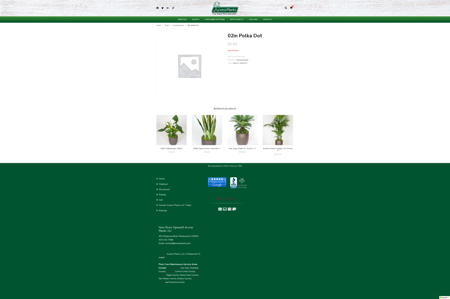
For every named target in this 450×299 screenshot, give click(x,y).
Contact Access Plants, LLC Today (175, 205)
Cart (161, 199)
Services (182, 19)
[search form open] (286, 8)
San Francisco (173, 267)
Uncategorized (242, 60)
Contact (267, 19)
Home (162, 178)
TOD (239, 166)
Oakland (170, 271)
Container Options (215, 19)
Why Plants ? (237, 19)
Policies (253, 19)
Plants (195, 19)
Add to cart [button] (207, 129)
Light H (236, 63)
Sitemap (163, 210)
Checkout (163, 184)
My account (164, 189)
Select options (171, 129)
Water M (243, 63)
